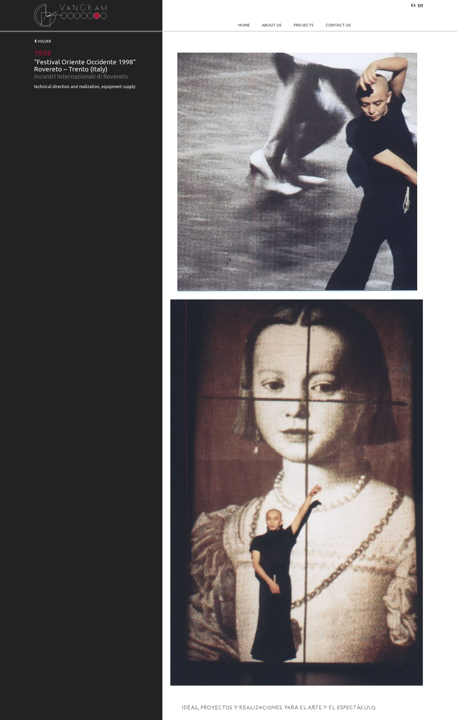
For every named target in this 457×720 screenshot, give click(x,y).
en (420, 5)
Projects (304, 25)
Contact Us (338, 25)
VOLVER (44, 41)
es (413, 5)
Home (244, 25)
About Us (272, 25)
